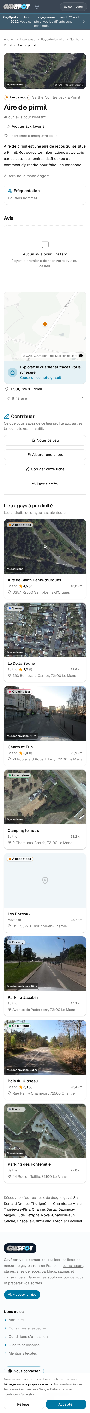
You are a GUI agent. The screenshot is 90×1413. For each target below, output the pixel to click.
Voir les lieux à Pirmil (62, 97)
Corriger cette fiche (48, 469)
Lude (21, 1215)
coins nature (73, 1265)
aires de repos (28, 1271)
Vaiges (9, 1215)
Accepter (66, 1404)
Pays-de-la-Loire (52, 39)
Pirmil (8, 45)
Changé (38, 1209)
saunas (64, 1271)
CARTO (31, 355)
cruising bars (15, 1277)
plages (9, 1271)
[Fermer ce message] (84, 21)
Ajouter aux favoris (28, 126)
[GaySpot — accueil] (17, 6)
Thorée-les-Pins (17, 1209)
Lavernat (75, 1221)
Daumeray (66, 1209)
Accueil (9, 39)
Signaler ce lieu (47, 483)
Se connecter (73, 7)
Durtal (52, 1209)
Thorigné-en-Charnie (48, 1203)
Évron (58, 1221)
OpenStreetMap (50, 355)
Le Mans (75, 1203)
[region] (45, 326)
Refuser (24, 1404)
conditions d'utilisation (20, 1394)
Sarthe (74, 39)
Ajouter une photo (47, 454)
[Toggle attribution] (81, 355)
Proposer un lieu (24, 1295)
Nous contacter (27, 1371)
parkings (49, 1271)
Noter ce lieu (48, 440)
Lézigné (32, 1215)
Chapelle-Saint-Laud (34, 1221)
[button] (45, 324)
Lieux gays (27, 39)
